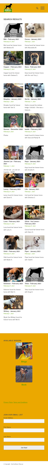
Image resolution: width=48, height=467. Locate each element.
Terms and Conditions (20, 402)
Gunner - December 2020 (13, 129)
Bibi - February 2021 (11, 39)
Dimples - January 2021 (13, 99)
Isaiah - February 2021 (33, 129)
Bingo (24, 361)
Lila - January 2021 (32, 189)
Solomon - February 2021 (13, 283)
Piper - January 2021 (33, 251)
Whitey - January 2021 (12, 311)
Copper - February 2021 (13, 67)
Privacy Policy (8, 402)
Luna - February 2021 (12, 221)
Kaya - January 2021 (32, 161)
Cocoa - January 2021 (33, 39)
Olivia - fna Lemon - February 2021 (32, 222)
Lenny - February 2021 (12, 189)
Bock (24, 384)
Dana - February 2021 (33, 67)
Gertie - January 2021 (33, 99)
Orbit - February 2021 (12, 251)
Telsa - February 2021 (33, 283)
